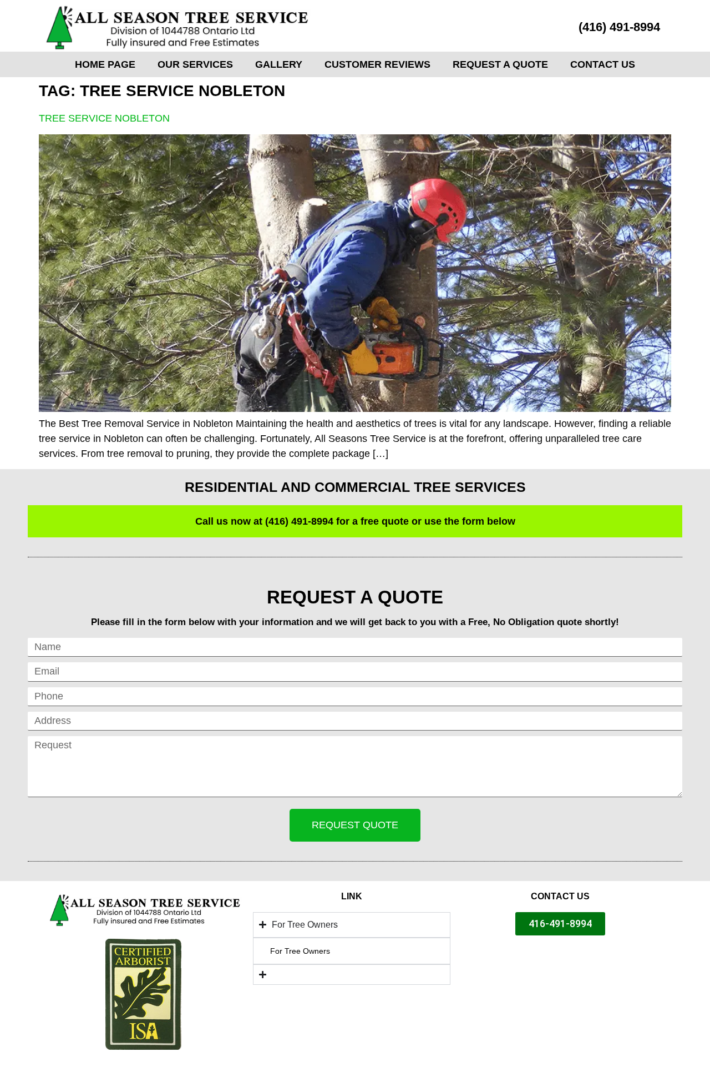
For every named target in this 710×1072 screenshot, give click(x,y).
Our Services (195, 64)
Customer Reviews (377, 64)
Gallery (278, 64)
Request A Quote (500, 64)
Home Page (105, 64)
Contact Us (602, 64)
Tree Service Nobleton (104, 118)
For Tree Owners (300, 951)
